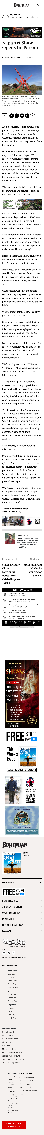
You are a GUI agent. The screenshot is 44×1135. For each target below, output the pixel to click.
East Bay (11, 1015)
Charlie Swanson (12, 57)
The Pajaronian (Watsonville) (13, 1059)
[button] (39, 5)
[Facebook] (11, 115)
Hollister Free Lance (10, 1039)
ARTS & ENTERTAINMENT (13, 907)
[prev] (3, 16)
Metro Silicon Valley (13, 989)
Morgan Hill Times (9, 1049)
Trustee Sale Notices (13, 1111)
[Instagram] (9, 953)
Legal (10, 1079)
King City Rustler (8, 1042)
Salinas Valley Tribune (11, 1056)
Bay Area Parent (11, 1009)
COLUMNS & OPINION (11, 913)
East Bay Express (11, 975)
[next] (7, 16)
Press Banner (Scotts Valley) (13, 1052)
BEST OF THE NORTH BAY (12, 925)
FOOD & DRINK (8, 919)
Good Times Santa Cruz (13, 982)
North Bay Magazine (12, 1020)
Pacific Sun (12, 1001)
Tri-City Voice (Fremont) (11, 1063)
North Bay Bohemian (12, 996)
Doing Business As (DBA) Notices (13, 1104)
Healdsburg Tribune (10, 1035)
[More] (32, 115)
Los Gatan (6, 1046)
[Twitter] (17, 115)
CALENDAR (6, 931)
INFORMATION (8, 882)
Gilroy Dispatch (8, 1032)
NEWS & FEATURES (10, 901)
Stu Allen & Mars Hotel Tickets (23, 17)
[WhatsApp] (27, 115)
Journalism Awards (27, 1080)
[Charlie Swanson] (10, 540)
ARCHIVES (26, 854)
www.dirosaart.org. (12, 511)
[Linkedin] (22, 115)
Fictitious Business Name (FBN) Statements (13, 1095)
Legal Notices (11, 1088)
